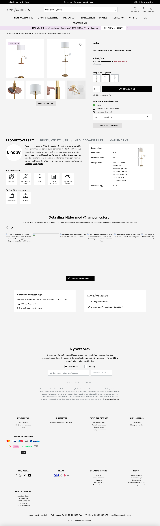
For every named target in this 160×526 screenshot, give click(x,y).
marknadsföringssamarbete (136, 485)
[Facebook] (16, 475)
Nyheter (133, 18)
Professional (80, 23)
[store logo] (18, 9)
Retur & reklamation (99, 425)
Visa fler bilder (45, 103)
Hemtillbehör (23, 503)
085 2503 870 (23, 422)
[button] (15, 90)
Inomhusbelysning (27, 33)
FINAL (113, 28)
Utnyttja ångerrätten (99, 430)
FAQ (23, 427)
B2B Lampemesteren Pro (136, 482)
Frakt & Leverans (98, 422)
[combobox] (80, 9)
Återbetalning (99, 427)
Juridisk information (98, 478)
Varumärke (119, 140)
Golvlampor (38, 33)
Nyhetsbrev (136, 422)
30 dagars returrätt (136, 425)
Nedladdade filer (89, 140)
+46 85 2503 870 (28, 303)
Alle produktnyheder (23, 505)
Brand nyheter (136, 480)
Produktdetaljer (54, 140)
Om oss (98, 475)
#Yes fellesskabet (136, 475)
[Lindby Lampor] (105, 43)
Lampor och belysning (13, 33)
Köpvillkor (99, 480)
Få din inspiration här (78, 278)
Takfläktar (69, 18)
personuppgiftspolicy (112, 399)
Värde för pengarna (23, 501)
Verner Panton (23, 498)
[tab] (21, 140)
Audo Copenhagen (23, 496)
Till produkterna (91, 28)
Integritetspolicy (98, 482)
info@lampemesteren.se (31, 308)
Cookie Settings (136, 478)
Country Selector (99, 485)
